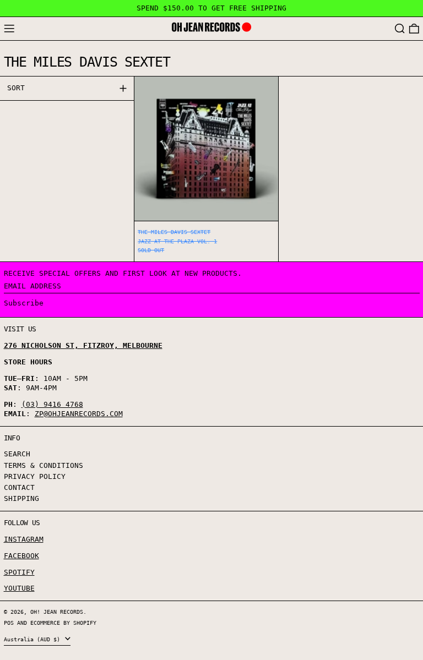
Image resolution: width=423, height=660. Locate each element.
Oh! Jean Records (56, 611)
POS (9, 622)
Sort (16, 88)
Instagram (24, 539)
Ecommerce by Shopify (63, 622)
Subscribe (24, 303)
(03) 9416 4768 (52, 404)
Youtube (19, 588)
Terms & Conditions (43, 465)
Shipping (21, 498)
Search (17, 454)
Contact (19, 487)
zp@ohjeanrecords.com (79, 414)
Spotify (19, 572)
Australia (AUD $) (33, 639)
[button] (399, 29)
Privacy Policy (35, 476)
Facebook (21, 556)
